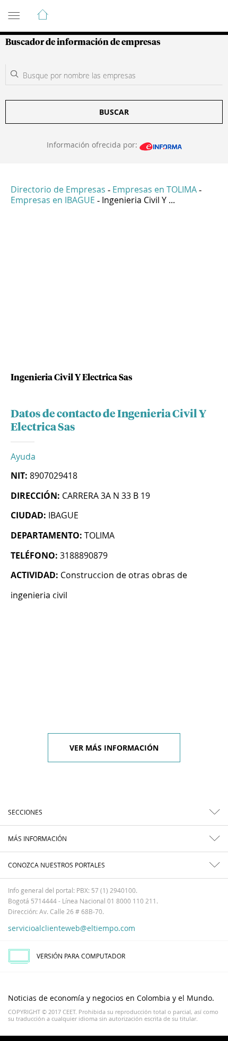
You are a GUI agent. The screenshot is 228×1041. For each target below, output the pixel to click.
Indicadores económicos (187, 16)
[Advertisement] (114, 293)
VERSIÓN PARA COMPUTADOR (81, 956)
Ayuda (23, 456)
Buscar (114, 112)
